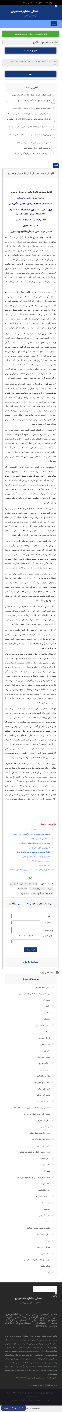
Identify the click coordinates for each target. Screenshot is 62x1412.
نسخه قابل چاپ (47, 972)
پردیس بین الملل (43, 1057)
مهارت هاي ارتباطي (47, 281)
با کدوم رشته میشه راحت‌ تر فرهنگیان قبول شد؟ (32, 153)
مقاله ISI (47, 1171)
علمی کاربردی (45, 1000)
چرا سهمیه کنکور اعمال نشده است (37, 148)
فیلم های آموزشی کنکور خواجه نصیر (37, 830)
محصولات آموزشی (43, 1095)
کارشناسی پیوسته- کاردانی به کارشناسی (34, 993)
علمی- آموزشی (44, 1215)
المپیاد (47, 1031)
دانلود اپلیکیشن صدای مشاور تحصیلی (30, 33)
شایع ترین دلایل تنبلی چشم (39, 847)
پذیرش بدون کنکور (42, 1069)
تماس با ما (28, 2)
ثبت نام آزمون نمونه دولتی (39, 1133)
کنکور (48, 1006)
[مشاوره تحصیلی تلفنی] (56, 6)
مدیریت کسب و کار (42, 1196)
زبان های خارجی (44, 1088)
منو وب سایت (30, 50)
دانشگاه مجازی (44, 1063)
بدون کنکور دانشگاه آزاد (41, 1139)
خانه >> (54, 61)
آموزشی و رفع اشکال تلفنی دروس (37, 1259)
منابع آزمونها (45, 1183)
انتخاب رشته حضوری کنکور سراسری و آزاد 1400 (32, 108)
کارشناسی (46, 1240)
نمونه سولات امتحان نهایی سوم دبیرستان (33, 1177)
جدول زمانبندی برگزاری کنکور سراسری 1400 (34, 142)
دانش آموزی (45, 1158)
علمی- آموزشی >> (44, 61)
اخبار (56, 165)
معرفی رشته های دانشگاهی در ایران (36, 1114)
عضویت (39, 2)
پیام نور (47, 1050)
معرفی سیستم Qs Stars (41, 861)
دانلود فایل (46, 1253)
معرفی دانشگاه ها (43, 1234)
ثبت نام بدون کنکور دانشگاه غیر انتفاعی (34, 1152)
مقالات (47, 1221)
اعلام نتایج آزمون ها (42, 1082)
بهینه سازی (34, 1400)
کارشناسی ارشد (44, 1126)
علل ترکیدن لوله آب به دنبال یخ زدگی (36, 856)
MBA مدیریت (45, 1164)
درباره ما (49, 2)
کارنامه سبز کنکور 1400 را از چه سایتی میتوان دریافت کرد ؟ (32, 128)
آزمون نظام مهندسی (42, 987)
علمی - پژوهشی (43, 1145)
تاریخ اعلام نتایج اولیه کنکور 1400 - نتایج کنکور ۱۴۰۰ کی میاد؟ (30, 102)
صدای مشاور (45, 1266)
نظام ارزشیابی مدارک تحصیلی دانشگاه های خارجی (30, 1107)
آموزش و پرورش (43, 1247)
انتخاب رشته (45, 1012)
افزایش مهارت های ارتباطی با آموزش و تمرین (31, 173)
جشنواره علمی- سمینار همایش (38, 1228)
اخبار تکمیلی (45, 1202)
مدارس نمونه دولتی (42, 1025)
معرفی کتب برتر (44, 1120)
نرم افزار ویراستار (44, 865)
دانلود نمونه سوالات (42, 1101)
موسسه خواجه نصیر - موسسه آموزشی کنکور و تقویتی (30, 834)
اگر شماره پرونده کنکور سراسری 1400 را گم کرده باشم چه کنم (31, 120)
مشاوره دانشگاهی (43, 1076)
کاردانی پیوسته (44, 1038)
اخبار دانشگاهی (44, 1190)
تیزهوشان (46, 1019)
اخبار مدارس (45, 1044)
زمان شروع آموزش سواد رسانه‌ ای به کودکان (34, 843)
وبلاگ (48, 1272)
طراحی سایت (45, 1400)
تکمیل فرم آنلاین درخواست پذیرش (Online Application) (30, 870)
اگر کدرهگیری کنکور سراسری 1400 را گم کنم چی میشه (29, 113)
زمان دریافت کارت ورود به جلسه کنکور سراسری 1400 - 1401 (31, 136)
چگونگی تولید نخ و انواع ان (40, 839)
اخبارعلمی (46, 1209)
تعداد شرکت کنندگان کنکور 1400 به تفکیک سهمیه (31, 95)
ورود (30, 74)
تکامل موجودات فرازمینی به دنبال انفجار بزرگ (33, 852)
